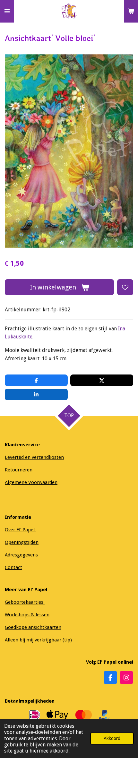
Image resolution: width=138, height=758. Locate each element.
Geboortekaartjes (25, 602)
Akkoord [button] (112, 738)
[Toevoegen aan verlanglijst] (125, 287)
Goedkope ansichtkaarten (33, 627)
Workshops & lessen (27, 615)
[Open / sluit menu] (7, 11)
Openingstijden (22, 542)
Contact (13, 567)
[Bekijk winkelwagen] (131, 11)
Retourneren (18, 470)
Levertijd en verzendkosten (34, 457)
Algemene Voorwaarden (31, 482)
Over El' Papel (20, 530)
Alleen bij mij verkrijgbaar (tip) (38, 640)
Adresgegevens (21, 555)
